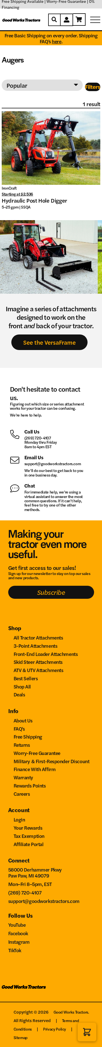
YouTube (17, 924)
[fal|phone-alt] (17, 433)
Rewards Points (30, 785)
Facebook (18, 933)
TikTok (14, 950)
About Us (23, 720)
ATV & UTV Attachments (38, 669)
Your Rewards (28, 827)
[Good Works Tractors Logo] (24, 989)
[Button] (54, 20)
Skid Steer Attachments (38, 661)
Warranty (23, 777)
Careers (22, 793)
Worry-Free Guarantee (37, 752)
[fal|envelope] (17, 459)
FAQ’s (19, 728)
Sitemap (21, 1037)
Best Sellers (26, 678)
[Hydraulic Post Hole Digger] (51, 148)
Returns (22, 744)
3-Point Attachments (36, 645)
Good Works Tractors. (71, 1012)
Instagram (19, 941)
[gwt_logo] (21, 19)
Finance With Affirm (35, 769)
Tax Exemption (29, 835)
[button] (87, 1032)
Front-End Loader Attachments (46, 653)
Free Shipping (28, 736)
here (56, 41)
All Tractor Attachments (38, 637)
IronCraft (9, 188)
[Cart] (79, 19)
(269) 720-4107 (37, 438)
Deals (19, 694)
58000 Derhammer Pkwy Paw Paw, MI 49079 (35, 872)
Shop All (22, 686)
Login (19, 819)
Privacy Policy (54, 1029)
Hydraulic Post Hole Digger (34, 200)
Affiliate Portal (29, 844)
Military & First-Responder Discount (52, 761)
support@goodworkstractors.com (52, 463)
